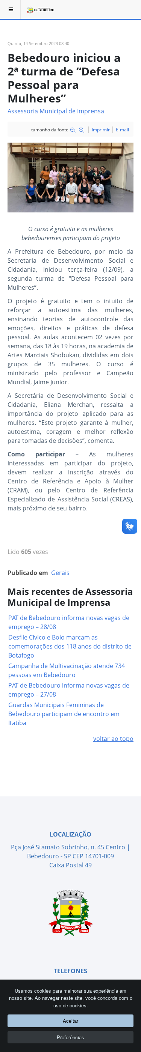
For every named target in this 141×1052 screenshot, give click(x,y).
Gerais (60, 573)
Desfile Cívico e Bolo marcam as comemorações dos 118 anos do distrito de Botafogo (70, 646)
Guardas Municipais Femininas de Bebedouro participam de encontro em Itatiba (64, 714)
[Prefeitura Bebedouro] (40, 9)
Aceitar (70, 1020)
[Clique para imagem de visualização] (70, 177)
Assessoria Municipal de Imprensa (56, 111)
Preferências (70, 1037)
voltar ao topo (113, 738)
